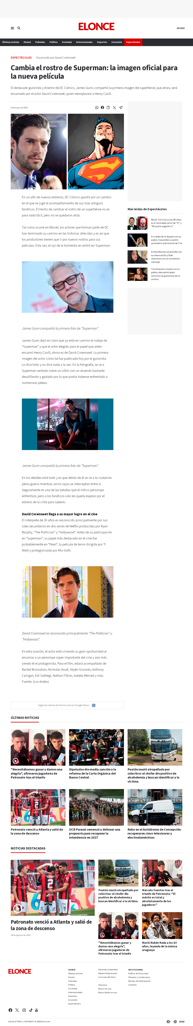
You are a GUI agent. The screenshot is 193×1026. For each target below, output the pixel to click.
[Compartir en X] (114, 107)
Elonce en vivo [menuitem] (105, 989)
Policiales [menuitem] (40, 42)
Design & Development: (181, 1021)
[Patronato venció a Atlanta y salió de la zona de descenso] (38, 807)
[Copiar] (108, 107)
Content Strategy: (168, 1021)
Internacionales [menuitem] (84, 42)
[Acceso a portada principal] (96, 26)
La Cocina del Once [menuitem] (107, 977)
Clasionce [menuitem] (102, 985)
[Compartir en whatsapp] (96, 107)
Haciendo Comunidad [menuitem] (108, 970)
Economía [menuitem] (117, 42)
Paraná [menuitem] (27, 42)
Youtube (36, 1010)
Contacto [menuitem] (132, 985)
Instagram (24, 1010)
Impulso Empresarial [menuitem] (107, 973)
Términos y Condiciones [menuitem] (139, 977)
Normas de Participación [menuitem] (139, 981)
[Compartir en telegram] (120, 107)
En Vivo (181, 28)
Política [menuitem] (53, 42)
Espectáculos (21, 57)
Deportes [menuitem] (102, 42)
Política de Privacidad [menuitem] (138, 974)
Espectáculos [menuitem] (133, 42)
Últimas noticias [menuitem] (10, 42)
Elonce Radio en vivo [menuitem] (107, 993)
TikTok (31, 1010)
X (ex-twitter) (17, 1010)
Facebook (10, 1010)
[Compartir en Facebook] (102, 107)
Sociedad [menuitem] (67, 42)
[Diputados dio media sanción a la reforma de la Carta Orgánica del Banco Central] (96, 747)
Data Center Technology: (174, 1021)
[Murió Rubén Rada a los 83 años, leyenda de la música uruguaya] (162, 925)
